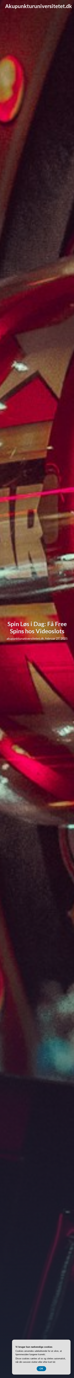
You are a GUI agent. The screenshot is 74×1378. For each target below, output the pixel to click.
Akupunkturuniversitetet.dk (38, 6)
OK (41, 1368)
